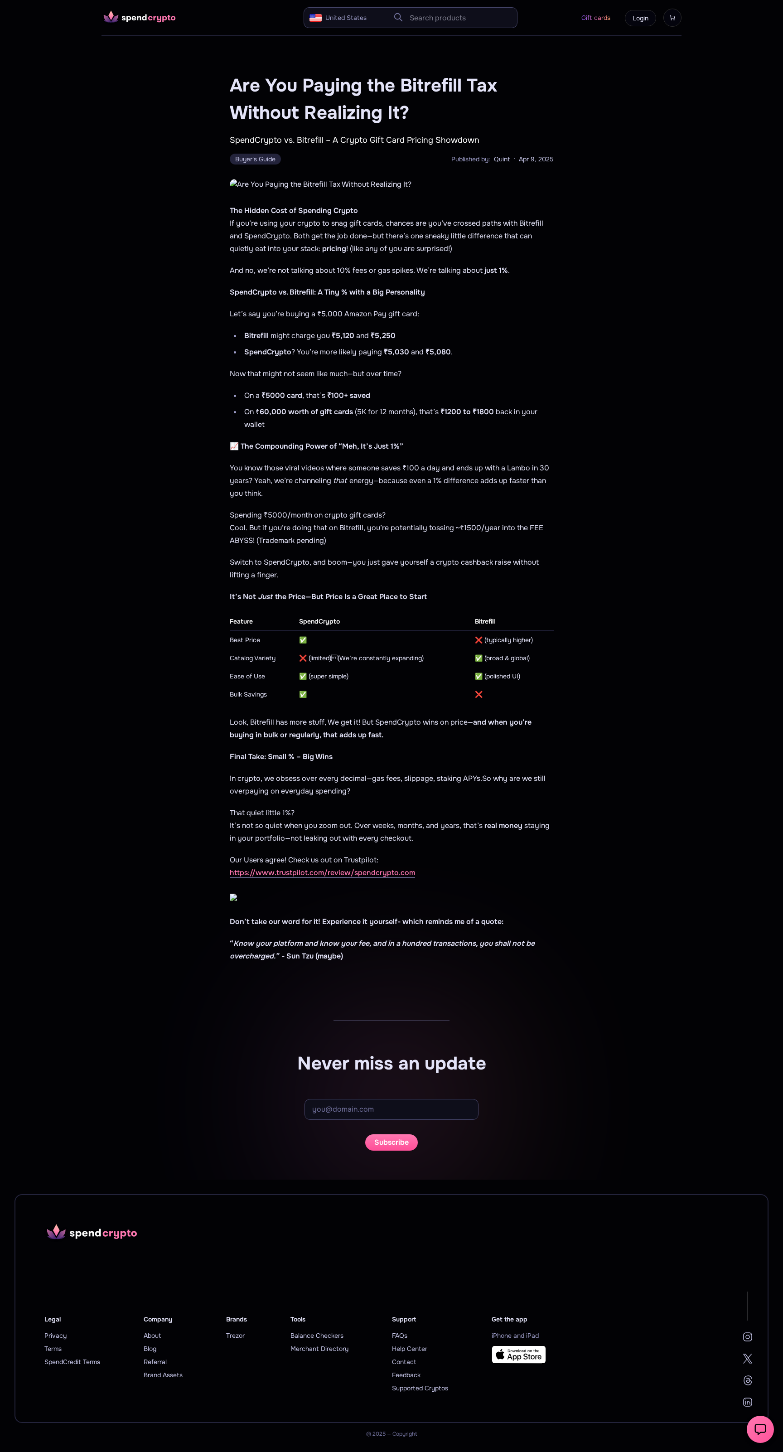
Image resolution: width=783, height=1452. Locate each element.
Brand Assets (163, 1375)
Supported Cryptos (420, 1388)
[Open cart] (672, 18)
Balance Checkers (316, 1335)
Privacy (55, 1335)
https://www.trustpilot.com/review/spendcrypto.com (322, 872)
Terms (53, 1349)
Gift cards (595, 18)
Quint (502, 159)
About (152, 1335)
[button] (760, 1429)
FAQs (399, 1335)
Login (640, 18)
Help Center (409, 1349)
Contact (404, 1362)
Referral (155, 1362)
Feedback (406, 1375)
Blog (150, 1349)
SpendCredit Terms (72, 1362)
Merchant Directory (319, 1349)
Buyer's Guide (255, 159)
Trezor (235, 1335)
